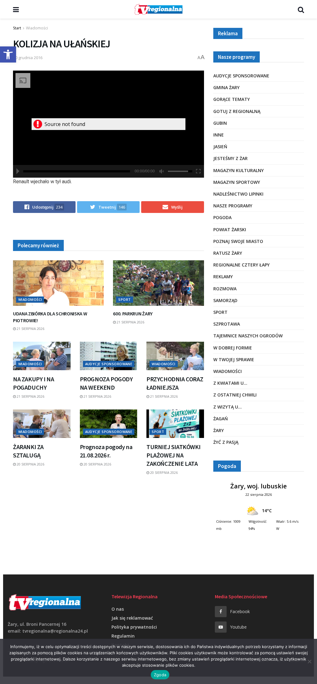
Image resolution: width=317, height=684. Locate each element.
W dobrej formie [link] (232, 348)
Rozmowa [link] (225, 289)
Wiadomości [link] (37, 28)
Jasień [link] (220, 146)
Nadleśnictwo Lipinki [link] (238, 194)
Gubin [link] (220, 123)
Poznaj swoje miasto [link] (238, 241)
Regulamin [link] (123, 636)
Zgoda (160, 674)
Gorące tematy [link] (231, 99)
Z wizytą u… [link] (227, 407)
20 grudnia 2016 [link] (27, 57)
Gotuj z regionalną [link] (236, 111)
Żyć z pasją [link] (225, 442)
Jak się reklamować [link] (132, 618)
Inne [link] (218, 135)
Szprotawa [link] (226, 324)
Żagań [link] (220, 419)
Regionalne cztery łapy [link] (241, 265)
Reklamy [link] (223, 276)
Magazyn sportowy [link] (236, 182)
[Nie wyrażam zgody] (309, 661)
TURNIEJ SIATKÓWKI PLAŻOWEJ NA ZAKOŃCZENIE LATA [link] (173, 455)
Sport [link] (124, 299)
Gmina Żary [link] (226, 87)
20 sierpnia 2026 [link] (30, 464)
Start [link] (17, 28)
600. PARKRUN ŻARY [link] (133, 313)
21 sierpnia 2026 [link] (30, 328)
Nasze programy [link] (232, 206)
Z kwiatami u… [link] (230, 383)
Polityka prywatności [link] (134, 627)
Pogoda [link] (222, 217)
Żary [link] (218, 430)
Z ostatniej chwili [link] (235, 395)
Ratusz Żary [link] (227, 253)
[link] (8, 54)
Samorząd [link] (225, 300)
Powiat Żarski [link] (229, 229)
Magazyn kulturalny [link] (238, 170)
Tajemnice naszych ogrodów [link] (248, 336)
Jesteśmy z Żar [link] (230, 158)
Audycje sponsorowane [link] (108, 363)
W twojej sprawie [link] (233, 359)
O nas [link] (117, 609)
